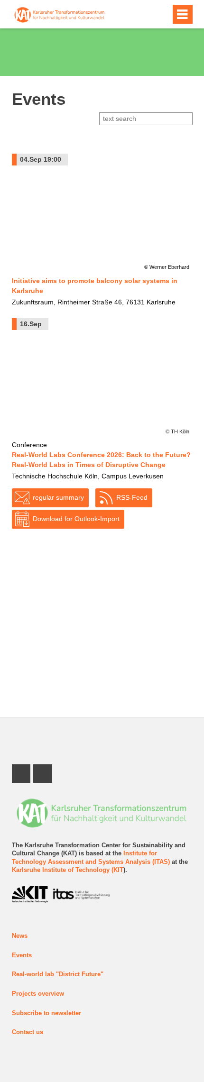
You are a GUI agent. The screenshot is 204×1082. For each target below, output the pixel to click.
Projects (24, 993)
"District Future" (79, 974)
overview (50, 993)
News (20, 936)
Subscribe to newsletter (46, 1013)
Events (22, 955)
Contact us (27, 1032)
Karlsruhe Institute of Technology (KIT (67, 870)
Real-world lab (34, 974)
